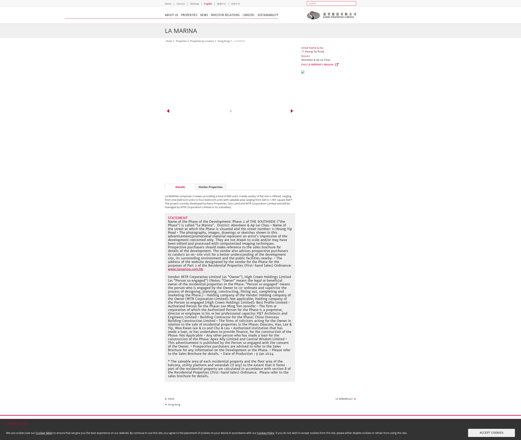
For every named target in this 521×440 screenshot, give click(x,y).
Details (180, 187)
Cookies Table (44, 433)
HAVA (171, 399)
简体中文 (235, 3)
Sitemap (194, 3)
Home (168, 3)
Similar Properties (210, 187)
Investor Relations (225, 15)
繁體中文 (221, 3)
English (208, 3)
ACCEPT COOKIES (491, 432)
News (204, 15)
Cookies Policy (265, 433)
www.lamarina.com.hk (185, 269)
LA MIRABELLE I (344, 399)
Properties (189, 15)
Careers (248, 15)
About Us (171, 15)
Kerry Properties (331, 15)
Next (292, 111)
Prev (168, 111)
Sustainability (267, 15)
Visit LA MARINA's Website (317, 64)
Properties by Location (202, 40)
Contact (180, 3)
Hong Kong (224, 40)
